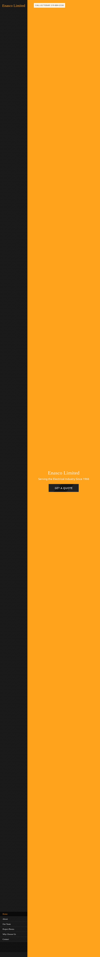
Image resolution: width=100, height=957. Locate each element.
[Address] (12, 947)
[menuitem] (13, 913)
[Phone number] (5, 947)
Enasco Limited (13, 6)
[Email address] (8, 947)
